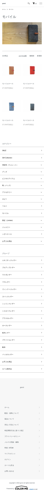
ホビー (4, 199)
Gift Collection (7, 158)
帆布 (3, 347)
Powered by (10, 488)
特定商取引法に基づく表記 (14, 430)
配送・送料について (12, 413)
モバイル (11, 9)
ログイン (8, 459)
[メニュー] (40, 3)
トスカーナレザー (8, 311)
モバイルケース (7, 83)
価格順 (31, 56)
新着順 (39, 56)
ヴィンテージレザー (9, 289)
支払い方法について (12, 424)
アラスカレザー (7, 318)
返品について (9, 419)
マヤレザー (6, 282)
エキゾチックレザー (9, 260)
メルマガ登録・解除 (12, 442)
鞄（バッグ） (7, 185)
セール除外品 (7, 369)
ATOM (11, 448)
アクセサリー (7, 192)
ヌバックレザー (7, 296)
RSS (6, 448)
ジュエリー (6, 227)
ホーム (4, 9)
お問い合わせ (9, 471)
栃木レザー (6, 333)
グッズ (4, 172)
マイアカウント (10, 453)
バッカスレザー (7, 354)
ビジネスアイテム (8, 178)
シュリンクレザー (8, 303)
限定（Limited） (8, 220)
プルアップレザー (8, 267)
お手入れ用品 (7, 241)
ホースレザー (7, 325)
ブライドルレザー (8, 340)
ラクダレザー (7, 275)
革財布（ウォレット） (10, 165)
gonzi (4, 3)
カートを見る (9, 465)
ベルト (4, 206)
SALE (4, 150)
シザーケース (7, 234)
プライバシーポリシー (12, 436)
